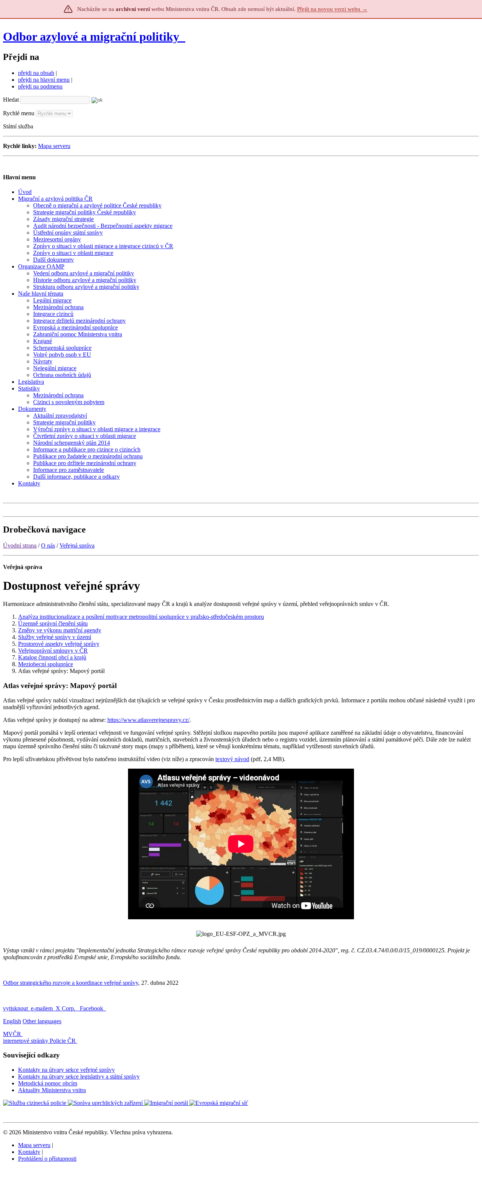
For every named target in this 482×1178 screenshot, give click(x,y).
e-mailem (42, 1008)
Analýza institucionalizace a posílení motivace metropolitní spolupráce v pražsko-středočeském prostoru (141, 616)
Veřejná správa (77, 545)
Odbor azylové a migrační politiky (92, 36)
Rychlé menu (18, 113)
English (12, 1021)
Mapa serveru (54, 146)
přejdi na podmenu (40, 86)
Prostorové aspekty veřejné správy (58, 644)
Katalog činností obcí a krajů (52, 657)
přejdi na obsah (36, 73)
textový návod (232, 759)
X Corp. (66, 1008)
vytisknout (15, 1008)
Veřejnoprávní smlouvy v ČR (53, 650)
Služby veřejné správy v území (54, 637)
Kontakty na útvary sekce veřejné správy (66, 1070)
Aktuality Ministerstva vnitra (52, 1090)
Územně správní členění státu (53, 623)
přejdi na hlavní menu (44, 79)
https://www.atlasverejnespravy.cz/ (148, 720)
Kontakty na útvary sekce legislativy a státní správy (79, 1076)
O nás (48, 545)
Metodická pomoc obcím (47, 1083)
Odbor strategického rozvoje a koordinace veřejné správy (70, 983)
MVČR (12, 1034)
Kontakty (29, 1152)
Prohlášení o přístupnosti (47, 1158)
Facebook (92, 1008)
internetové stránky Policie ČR (39, 1041)
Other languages (42, 1021)
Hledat (11, 99)
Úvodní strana (20, 545)
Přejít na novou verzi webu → (332, 9)
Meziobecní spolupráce (45, 664)
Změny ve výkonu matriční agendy (59, 630)
